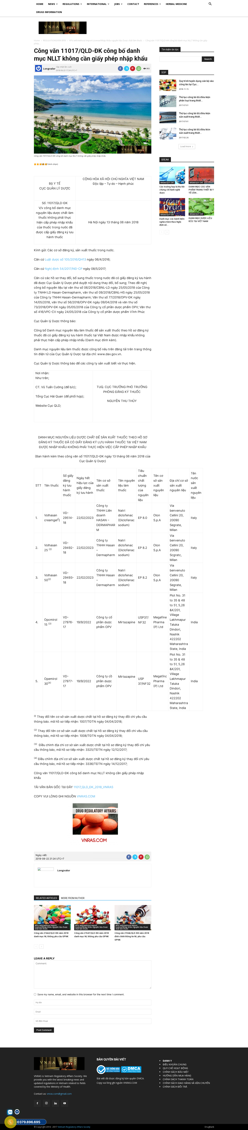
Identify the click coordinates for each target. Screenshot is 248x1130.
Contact (133, 4)
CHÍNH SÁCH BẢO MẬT (176, 1071)
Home (39, 4)
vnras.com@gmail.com (59, 1093)
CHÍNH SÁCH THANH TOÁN (178, 1079)
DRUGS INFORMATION (49, 12)
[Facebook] (120, 68)
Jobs (117, 4)
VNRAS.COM (86, 796)
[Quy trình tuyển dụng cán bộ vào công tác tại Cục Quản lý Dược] (167, 85)
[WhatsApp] (138, 68)
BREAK (165, 159)
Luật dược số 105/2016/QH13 (65, 259)
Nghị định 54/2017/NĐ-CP (63, 268)
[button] (210, 4)
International (97, 4)
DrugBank (209, 1126)
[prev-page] (36, 946)
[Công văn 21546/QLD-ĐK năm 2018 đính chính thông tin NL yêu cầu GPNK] (133, 917)
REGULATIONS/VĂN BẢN (54, 40)
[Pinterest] (132, 68)
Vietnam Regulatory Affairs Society (74, 1126)
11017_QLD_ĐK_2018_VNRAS (93, 787)
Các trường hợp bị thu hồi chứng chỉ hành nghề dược (171, 189)
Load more (185, 146)
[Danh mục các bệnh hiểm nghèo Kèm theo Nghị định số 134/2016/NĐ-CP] (172, 207)
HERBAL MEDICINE (176, 4)
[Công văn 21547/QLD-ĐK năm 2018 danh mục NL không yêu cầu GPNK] (92, 917)
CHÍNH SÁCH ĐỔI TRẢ (175, 1086)
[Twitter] (126, 68)
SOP (163, 72)
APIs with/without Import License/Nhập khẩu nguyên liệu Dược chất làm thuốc (105, 40)
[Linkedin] (55, 1103)
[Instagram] (46, 1103)
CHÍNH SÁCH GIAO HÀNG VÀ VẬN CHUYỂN (186, 1083)
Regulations (71, 4)
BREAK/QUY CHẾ (167, 182)
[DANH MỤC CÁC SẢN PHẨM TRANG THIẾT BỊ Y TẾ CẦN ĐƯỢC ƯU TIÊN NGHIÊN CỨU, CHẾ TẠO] (201, 175)
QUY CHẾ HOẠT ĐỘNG (175, 1068)
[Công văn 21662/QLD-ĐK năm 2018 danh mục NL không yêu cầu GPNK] (52, 917)
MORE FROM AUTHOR (73, 898)
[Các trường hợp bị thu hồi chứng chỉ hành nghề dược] (172, 175)
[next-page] (41, 946)
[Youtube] (64, 1103)
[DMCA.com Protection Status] (130, 1071)
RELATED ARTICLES (46, 898)
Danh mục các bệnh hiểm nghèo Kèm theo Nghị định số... (171, 222)
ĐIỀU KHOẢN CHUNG (174, 1064)
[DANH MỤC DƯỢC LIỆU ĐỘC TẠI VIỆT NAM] (201, 207)
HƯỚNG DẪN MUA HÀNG (177, 1075)
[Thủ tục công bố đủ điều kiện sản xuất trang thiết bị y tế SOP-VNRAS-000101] (167, 117)
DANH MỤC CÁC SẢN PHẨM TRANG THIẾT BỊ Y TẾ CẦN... (201, 189)
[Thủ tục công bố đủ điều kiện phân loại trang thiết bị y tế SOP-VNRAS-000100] (167, 101)
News (51, 4)
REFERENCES (151, 4)
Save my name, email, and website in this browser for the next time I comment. (80, 994)
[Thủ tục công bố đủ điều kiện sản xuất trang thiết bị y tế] (167, 133)
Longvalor (49, 68)
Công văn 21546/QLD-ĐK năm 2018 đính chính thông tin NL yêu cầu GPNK (132, 936)
